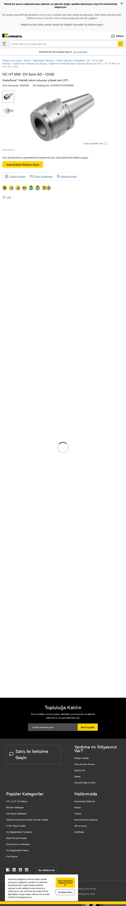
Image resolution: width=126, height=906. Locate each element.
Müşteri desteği (81, 757)
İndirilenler (14, 211)
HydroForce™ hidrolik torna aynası (30, 63)
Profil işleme (12, 856)
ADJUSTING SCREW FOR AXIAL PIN (44, 609)
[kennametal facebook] (7, 870)
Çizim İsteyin (9, 451)
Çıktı (9, 197)
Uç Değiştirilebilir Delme (17, 850)
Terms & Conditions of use (85, 426)
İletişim (120, 35)
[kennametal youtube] (20, 870)
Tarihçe (77, 813)
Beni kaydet (87, 727)
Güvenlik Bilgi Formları (85, 782)
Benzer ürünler (69, 176)
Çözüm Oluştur (73, 399)
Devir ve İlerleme (43, 176)
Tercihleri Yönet (65, 892)
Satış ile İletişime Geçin (32, 754)
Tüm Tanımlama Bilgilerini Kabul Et (65, 882)
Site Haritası (91, 888)
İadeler (77, 776)
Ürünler (27, 60)
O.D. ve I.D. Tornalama (16, 801)
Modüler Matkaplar (15, 807)
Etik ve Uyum (80, 825)
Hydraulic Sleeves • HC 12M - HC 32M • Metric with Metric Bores (45, 512)
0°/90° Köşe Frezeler (16, 825)
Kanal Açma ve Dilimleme (18, 844)
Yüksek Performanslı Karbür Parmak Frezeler (27, 819)
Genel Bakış (14, 204)
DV (88, 60)
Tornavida (32, 574)
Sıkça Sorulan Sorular (84, 764)
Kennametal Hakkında (84, 801)
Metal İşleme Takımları (43, 60)
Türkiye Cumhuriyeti (11, 60)
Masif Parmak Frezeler (16, 837)
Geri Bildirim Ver (46, 870)
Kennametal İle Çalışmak (86, 819)
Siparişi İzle (79, 770)
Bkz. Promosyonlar (80, 52)
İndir (69, 389)
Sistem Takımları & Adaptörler (71, 60)
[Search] (120, 44)
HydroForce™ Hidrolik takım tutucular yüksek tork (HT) (75, 63)
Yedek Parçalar (16, 218)
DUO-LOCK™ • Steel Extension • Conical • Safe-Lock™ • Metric (44, 494)
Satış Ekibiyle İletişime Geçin (22, 164)
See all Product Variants (107, 354)
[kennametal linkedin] (14, 870)
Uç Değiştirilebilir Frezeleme (19, 831)
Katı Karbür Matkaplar (16, 813)
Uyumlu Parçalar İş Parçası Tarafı (25, 215)
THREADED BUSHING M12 (42, 628)
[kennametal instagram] (26, 870)
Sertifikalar (79, 831)
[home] (11, 36)
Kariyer (77, 807)
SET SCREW (34, 647)
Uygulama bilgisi (17, 207)
